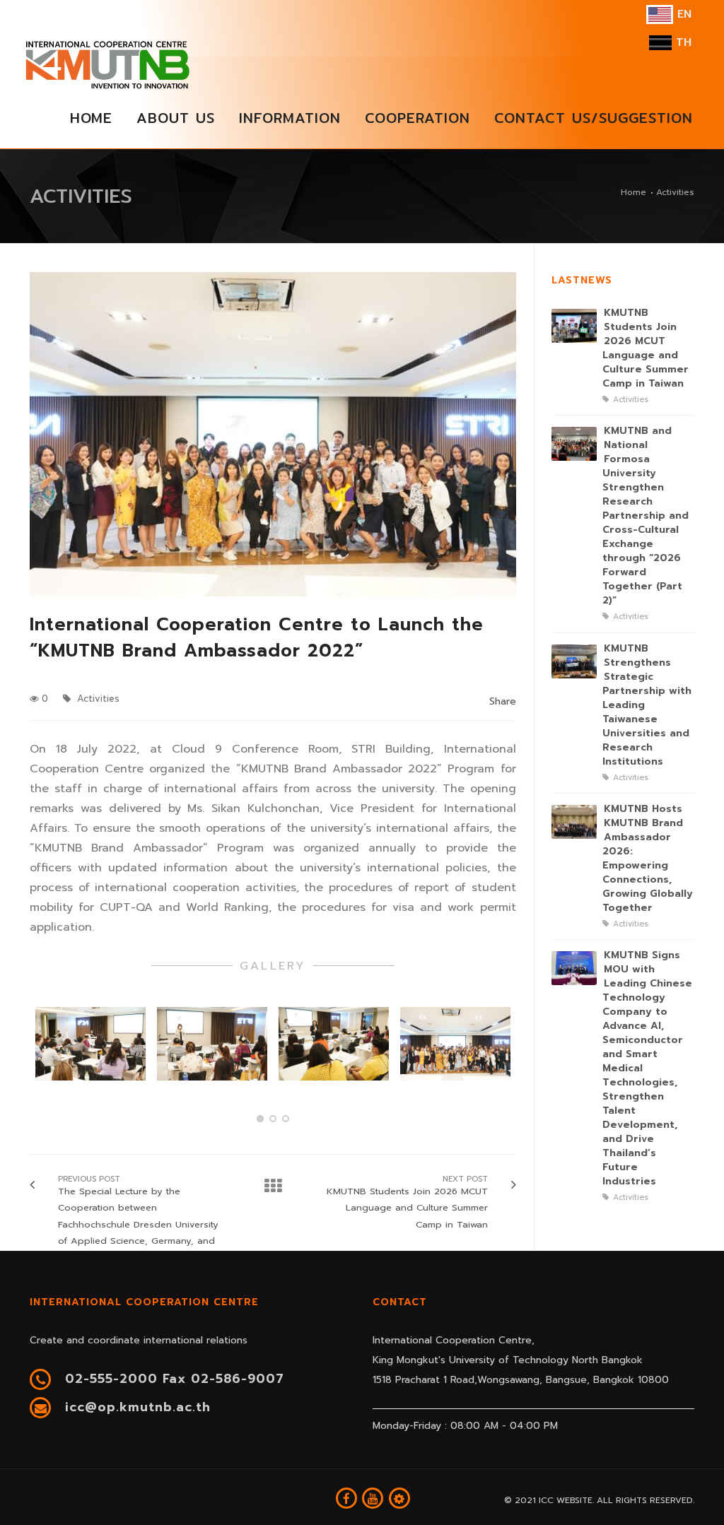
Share (502, 701)
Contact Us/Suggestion (593, 118)
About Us (175, 118)
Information (290, 118)
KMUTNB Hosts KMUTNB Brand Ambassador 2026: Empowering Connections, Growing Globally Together (647, 858)
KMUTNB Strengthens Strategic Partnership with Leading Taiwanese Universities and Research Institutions (646, 705)
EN (682, 14)
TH (681, 42)
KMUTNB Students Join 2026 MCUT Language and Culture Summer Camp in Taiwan (645, 348)
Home (633, 192)
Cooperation (417, 118)
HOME (91, 118)
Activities (96, 698)
